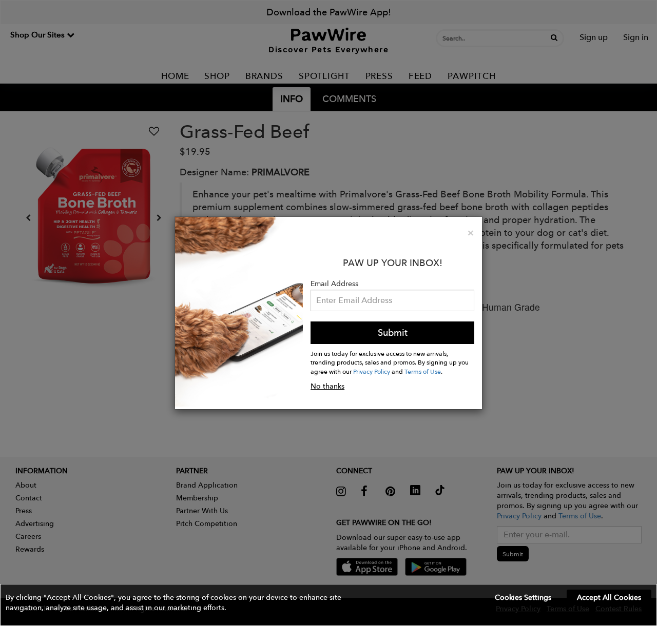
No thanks (327, 386)
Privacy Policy (371, 371)
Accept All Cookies (609, 597)
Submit (393, 332)
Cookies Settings (523, 597)
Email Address (334, 283)
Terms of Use (422, 371)
